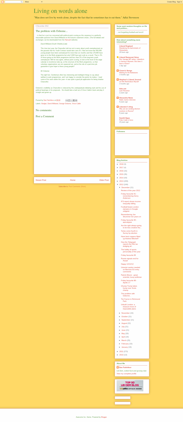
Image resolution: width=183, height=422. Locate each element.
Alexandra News (126, 98)
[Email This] (66, 100)
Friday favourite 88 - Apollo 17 (129, 281)
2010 (121, 355)
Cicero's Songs (125, 71)
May (123, 333)
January (125, 347)
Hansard (68, 40)
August (124, 323)
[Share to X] (71, 100)
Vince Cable (76, 104)
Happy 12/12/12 (127, 264)
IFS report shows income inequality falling (131, 202)
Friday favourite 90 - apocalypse (129, 221)
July (123, 327)
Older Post (104, 180)
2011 (121, 351)
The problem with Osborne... (128, 295)
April (123, 337)
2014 (121, 178)
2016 (121, 171)
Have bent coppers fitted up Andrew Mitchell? (130, 237)
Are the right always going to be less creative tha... (131, 226)
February (125, 344)
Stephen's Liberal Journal (130, 80)
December (126, 187)
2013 (121, 181)
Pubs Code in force (126, 120)
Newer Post (41, 180)
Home (72, 180)
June (124, 330)
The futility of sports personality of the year (130, 251)
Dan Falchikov (125, 367)
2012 (121, 184)
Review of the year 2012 (130, 190)
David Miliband (53, 104)
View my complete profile (126, 374)
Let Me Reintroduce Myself (129, 82)
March (124, 340)
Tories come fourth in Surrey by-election (129, 232)
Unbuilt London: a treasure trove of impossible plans (128, 307)
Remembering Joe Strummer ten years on (131, 215)
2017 (121, 167)
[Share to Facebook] (74, 100)
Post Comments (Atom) (77, 186)
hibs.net (122, 89)
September (126, 320)
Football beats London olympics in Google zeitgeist (130, 209)
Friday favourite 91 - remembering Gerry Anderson (129, 196)
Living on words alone (60, 10)
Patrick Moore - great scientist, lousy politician (131, 276)
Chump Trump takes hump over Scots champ (129, 288)
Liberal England (126, 46)
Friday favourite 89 (128, 255)
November (126, 313)
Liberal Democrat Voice (129, 57)
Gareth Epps (124, 118)
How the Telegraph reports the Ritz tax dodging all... (129, 244)
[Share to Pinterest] (76, 100)
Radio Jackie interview (127, 100)
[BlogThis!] (69, 100)
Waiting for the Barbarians (128, 73)
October (125, 316)
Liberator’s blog (126, 107)
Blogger (104, 417)
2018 (121, 164)
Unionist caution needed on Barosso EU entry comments (130, 269)
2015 (121, 174)
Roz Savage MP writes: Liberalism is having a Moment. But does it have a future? (131, 61)
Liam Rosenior (124, 91)
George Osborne (65, 104)
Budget (44, 104)
